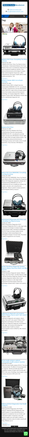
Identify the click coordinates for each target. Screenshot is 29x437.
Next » (9, 424)
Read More (4, 78)
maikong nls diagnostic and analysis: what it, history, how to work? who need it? (14, 314)
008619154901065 (15, 10)
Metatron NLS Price (7, 127)
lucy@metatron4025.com (15, 11)
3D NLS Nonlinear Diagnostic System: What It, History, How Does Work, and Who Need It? (14, 268)
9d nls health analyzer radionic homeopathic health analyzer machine (13, 361)
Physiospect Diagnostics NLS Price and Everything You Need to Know (14, 220)
